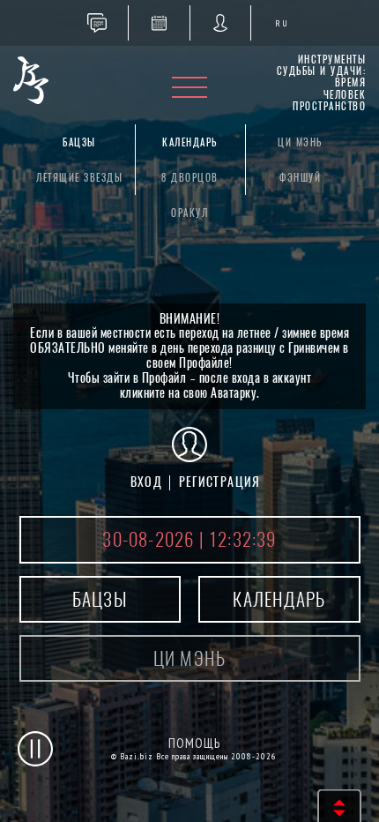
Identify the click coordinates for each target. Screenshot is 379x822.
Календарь (190, 142)
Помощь (194, 743)
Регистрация (220, 482)
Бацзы (79, 142)
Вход (146, 482)
